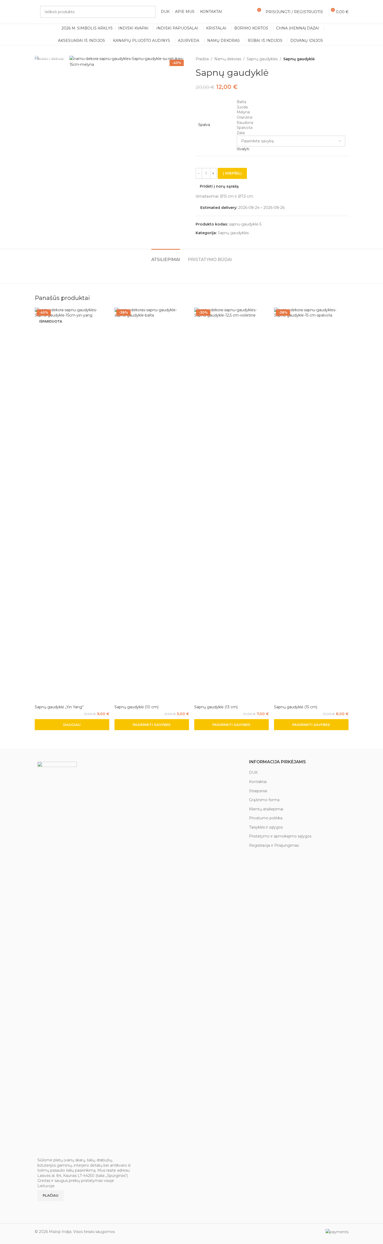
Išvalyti (243, 149)
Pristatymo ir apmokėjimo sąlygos (280, 836)
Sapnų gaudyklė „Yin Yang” (59, 707)
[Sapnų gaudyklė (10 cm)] (152, 505)
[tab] (165, 257)
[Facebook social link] (40, 1206)
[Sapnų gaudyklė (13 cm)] (231, 505)
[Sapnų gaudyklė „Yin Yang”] (72, 505)
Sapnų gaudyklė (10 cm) (136, 707)
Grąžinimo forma (264, 799)
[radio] (291, 102)
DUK (253, 772)
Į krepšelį (232, 173)
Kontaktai (258, 781)
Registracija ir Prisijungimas (274, 845)
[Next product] (345, 59)
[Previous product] (333, 59)
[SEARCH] (149, 12)
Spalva (204, 124)
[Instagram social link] (47, 1206)
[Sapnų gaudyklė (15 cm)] (311, 505)
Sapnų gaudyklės (262, 59)
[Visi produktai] (339, 59)
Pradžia (202, 59)
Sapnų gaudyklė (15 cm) (295, 707)
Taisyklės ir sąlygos (266, 827)
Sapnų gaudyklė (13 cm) (216, 707)
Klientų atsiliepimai (266, 809)
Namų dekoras (227, 59)
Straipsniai (258, 791)
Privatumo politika (265, 818)
